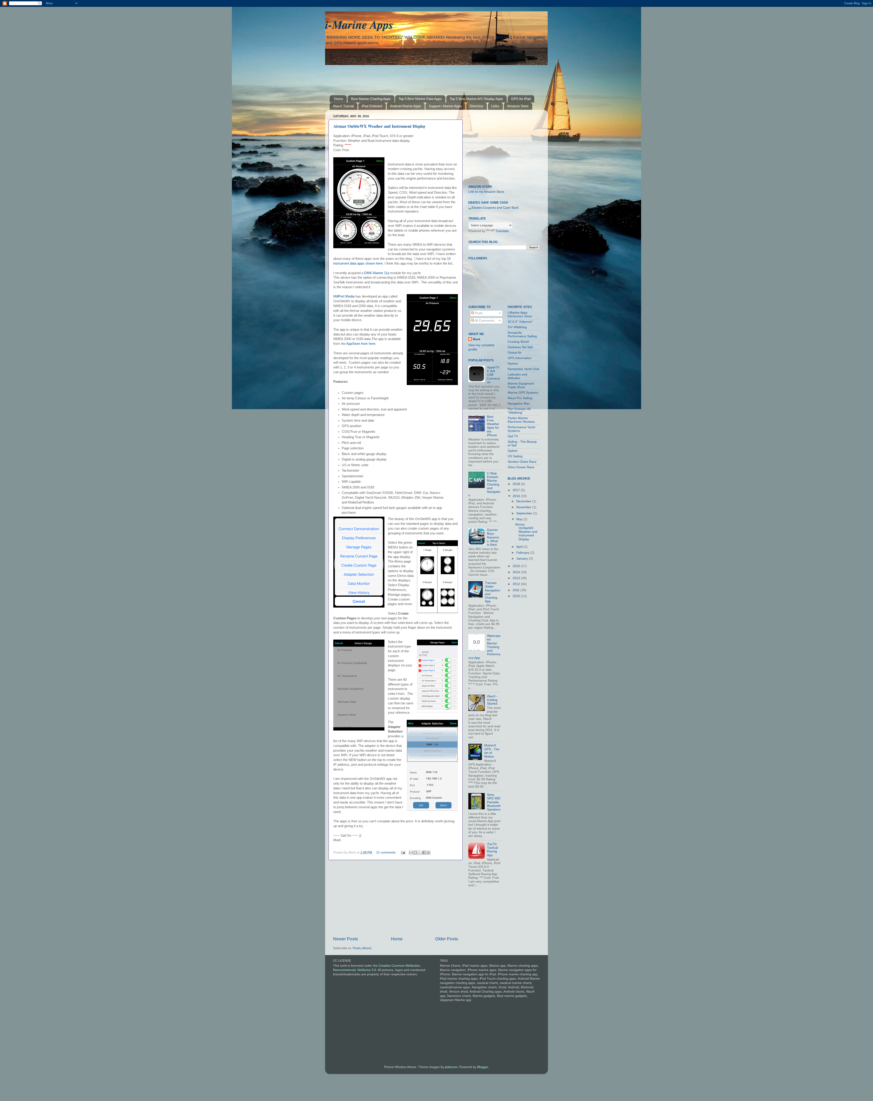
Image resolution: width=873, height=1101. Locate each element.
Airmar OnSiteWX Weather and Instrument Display (379, 126)
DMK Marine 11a (376, 273)
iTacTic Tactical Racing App (492, 849)
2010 (517, 596)
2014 (517, 572)
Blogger (482, 1067)
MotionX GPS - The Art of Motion (491, 751)
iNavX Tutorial (343, 106)
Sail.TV (513, 436)
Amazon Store (518, 106)
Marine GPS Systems (523, 392)
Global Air (515, 352)
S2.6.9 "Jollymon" (520, 321)
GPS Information (520, 358)
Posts (478, 313)
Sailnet (512, 451)
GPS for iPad (521, 99)
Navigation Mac (519, 403)
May (519, 519)
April (520, 546)
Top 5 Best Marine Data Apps (420, 99)
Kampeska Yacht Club (523, 369)
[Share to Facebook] (424, 852)
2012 (517, 584)
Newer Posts (345, 938)
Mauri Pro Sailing (520, 398)
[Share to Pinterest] (428, 852)
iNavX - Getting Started (492, 700)
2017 (517, 490)
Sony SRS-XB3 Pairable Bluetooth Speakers (494, 802)
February (523, 552)
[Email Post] (402, 852)
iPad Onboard (372, 106)
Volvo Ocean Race (521, 467)
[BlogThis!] (415, 852)
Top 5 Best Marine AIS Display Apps (476, 99)
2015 (517, 566)
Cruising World (518, 341)
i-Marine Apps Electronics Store (520, 314)
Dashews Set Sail (520, 347)
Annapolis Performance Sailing (522, 334)
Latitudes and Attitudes (517, 376)
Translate (502, 231)
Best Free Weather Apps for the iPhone (493, 426)
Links (495, 106)
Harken (513, 363)
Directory (476, 106)
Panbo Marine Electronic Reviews (521, 419)
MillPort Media (344, 296)
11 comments (386, 852)
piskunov (451, 1067)
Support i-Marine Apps (445, 106)
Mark (476, 339)
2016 (517, 496)
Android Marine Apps (405, 106)
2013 (517, 578)
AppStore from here (360, 343)
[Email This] (411, 852)
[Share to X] (419, 852)
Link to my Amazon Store (486, 191)
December (524, 501)
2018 (517, 484)
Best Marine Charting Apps (371, 99)
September (524, 513)
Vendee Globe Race (522, 461)
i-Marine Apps (359, 24)
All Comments (484, 320)
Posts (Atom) (362, 948)
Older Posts (446, 938)
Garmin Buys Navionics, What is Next (493, 537)
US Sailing (515, 456)
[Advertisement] (440, 77)
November (524, 507)
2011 (516, 590)
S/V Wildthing (517, 327)
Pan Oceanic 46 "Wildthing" (519, 410)
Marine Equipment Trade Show (521, 385)
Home (338, 99)
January (522, 558)
